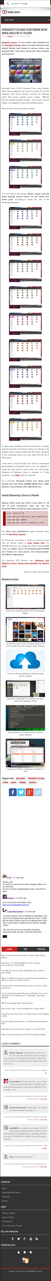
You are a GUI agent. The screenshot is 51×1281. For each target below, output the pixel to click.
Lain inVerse (14, 1082)
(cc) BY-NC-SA (21, 1271)
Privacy (5, 1201)
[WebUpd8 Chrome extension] (25, 1263)
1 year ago (43, 1099)
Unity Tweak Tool (35, 543)
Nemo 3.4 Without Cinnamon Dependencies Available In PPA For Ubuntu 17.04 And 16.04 (24, 979)
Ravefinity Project (13, 45)
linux (13, 782)
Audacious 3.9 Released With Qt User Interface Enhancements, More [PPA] (20, 964)
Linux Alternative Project (12, 1226)
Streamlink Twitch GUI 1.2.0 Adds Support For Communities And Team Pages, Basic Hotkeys (25, 645)
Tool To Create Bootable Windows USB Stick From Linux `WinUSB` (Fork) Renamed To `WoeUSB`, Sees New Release (24, 995)
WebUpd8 (31, 1271)
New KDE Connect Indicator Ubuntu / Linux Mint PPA (23, 1029)
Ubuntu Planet (8, 1217)
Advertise (6, 1197)
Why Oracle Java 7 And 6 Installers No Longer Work (22, 1008)
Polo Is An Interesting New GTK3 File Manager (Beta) (25, 612)
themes (22, 782)
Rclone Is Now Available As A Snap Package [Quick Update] (25, 675)
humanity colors (36, 778)
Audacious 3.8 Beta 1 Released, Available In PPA (25, 770)
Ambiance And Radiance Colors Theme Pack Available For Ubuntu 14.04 (25, 563)
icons (5, 782)
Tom (11, 1157)
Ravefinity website (17, 534)
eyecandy (20, 778)
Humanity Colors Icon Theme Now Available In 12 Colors (24, 31)
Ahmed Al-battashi (17, 1108)
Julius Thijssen (16, 1053)
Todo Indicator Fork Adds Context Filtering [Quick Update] (25, 733)
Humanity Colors (9, 42)
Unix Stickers (7, 1221)
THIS (17, 475)
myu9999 (13, 1128)
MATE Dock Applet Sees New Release (17, 1003)
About (4, 1188)
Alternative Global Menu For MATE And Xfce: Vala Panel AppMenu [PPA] (25, 700)
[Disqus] (25, 835)
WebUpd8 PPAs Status (11, 1193)
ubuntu (32, 782)
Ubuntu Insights (8, 1213)
